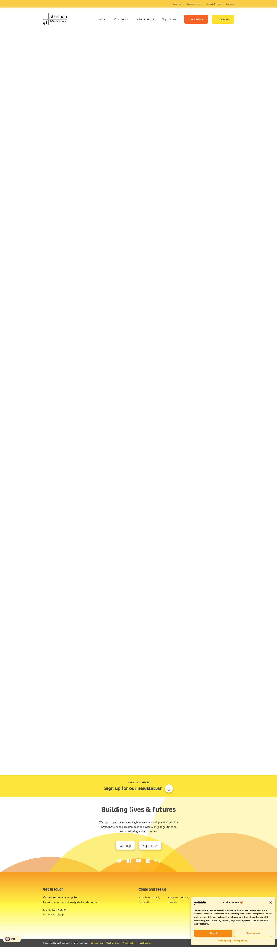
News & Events (213, 4)
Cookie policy (224, 940)
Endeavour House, (178, 897)
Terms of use (97, 942)
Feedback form (146, 942)
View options (253, 933)
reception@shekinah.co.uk (79, 902)
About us (176, 4)
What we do (120, 19)
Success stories (193, 4)
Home (101, 19)
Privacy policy (240, 940)
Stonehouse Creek (148, 897)
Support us (169, 19)
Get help (125, 845)
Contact (230, 4)
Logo (57, 19)
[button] (270, 902)
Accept (213, 933)
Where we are (145, 19)
